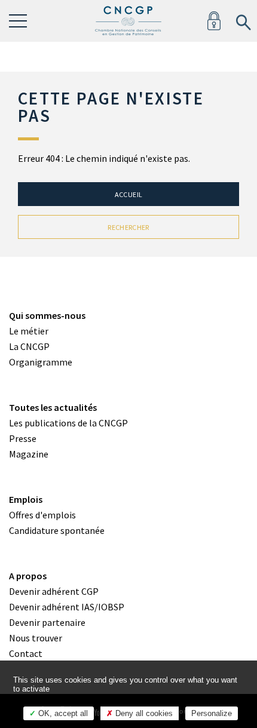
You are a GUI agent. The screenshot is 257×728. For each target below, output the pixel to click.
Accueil (129, 194)
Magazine (28, 454)
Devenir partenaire (47, 622)
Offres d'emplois (42, 515)
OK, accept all (62, 713)
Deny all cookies (143, 713)
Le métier (28, 331)
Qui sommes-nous (47, 315)
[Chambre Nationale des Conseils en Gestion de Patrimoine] (128, 21)
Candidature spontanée (57, 530)
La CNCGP (29, 346)
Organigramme (40, 362)
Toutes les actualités (53, 407)
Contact (25, 653)
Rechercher (128, 227)
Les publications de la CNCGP (68, 423)
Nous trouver (35, 638)
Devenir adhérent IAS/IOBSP (66, 607)
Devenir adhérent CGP (54, 591)
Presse (22, 438)
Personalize (211, 713)
